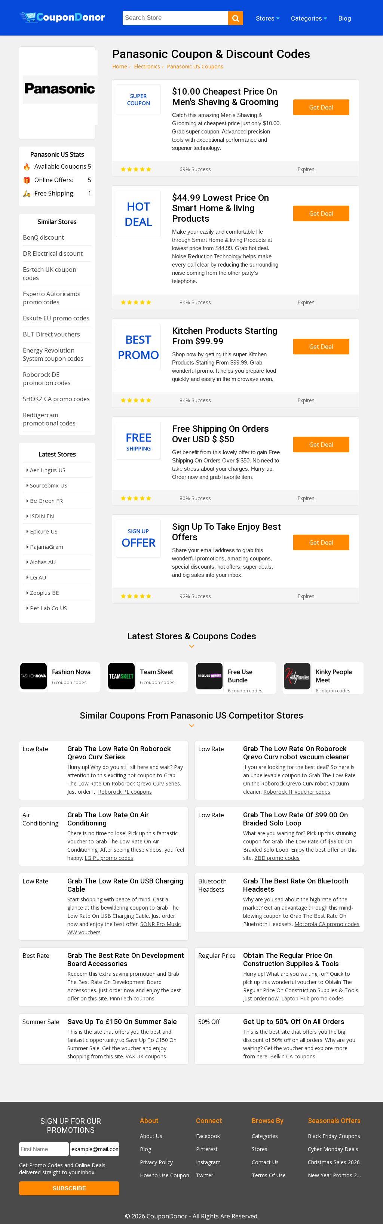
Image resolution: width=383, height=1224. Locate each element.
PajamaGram (45, 546)
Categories (265, 1136)
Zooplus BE (43, 592)
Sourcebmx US (47, 485)
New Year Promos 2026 (336, 1175)
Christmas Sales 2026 (334, 1162)
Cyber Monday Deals (333, 1149)
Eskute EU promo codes (56, 318)
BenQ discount (43, 237)
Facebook (208, 1136)
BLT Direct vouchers (51, 334)
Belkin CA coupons (292, 1056)
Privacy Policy (156, 1162)
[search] (235, 18)
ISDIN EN (41, 516)
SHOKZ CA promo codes (56, 399)
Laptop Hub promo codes (312, 998)
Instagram (208, 1162)
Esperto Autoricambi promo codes (51, 298)
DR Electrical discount (53, 253)
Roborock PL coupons (125, 791)
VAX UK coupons (146, 1056)
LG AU (37, 577)
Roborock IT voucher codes (296, 791)
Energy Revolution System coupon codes (53, 354)
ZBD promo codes (277, 857)
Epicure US (43, 531)
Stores (259, 1149)
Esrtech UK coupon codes (49, 273)
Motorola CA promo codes (326, 924)
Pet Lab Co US (47, 608)
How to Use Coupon (164, 1175)
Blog (145, 1149)
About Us (151, 1136)
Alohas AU (42, 562)
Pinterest (207, 1149)
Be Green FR (45, 500)
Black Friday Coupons (334, 1136)
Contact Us (265, 1162)
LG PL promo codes (109, 857)
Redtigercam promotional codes (49, 419)
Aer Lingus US (46, 470)
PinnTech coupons (132, 998)
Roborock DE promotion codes (47, 378)
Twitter (204, 1175)
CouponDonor (167, 1216)
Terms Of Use (269, 1175)
